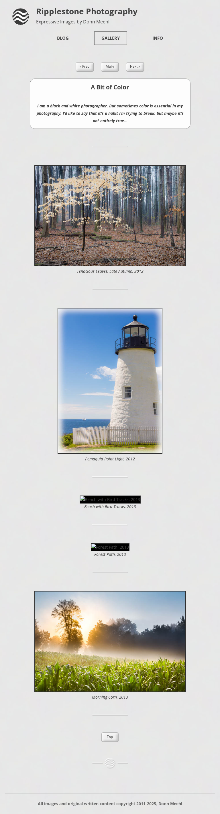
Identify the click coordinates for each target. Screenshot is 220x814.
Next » (135, 66)
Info (157, 38)
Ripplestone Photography (87, 11)
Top (110, 736)
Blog (63, 38)
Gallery (110, 38)
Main (110, 66)
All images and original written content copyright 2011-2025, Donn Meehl (110, 803)
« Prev (84, 66)
